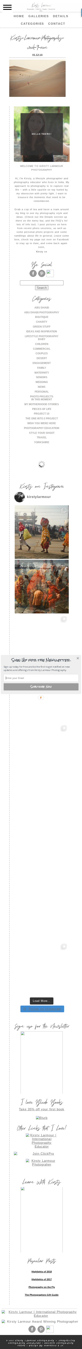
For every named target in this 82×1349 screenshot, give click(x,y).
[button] (40, 660)
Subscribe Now (41, 687)
